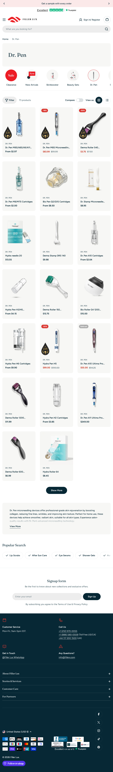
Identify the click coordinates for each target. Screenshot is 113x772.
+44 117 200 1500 (68, 638)
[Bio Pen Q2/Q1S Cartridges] (56, 178)
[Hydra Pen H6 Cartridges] (18, 339)
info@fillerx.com (67, 657)
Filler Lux (14, 757)
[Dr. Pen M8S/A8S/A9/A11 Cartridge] (18, 123)
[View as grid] (98, 100)
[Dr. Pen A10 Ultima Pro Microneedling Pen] (94, 339)
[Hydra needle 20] (18, 232)
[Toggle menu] (4, 19)
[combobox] (56, 29)
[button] (4, 3)
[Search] (106, 29)
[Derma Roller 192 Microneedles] (56, 285)
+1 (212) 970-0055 (68, 631)
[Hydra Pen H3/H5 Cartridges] (18, 285)
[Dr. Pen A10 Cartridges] (94, 232)
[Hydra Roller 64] (56, 448)
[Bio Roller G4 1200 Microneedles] (94, 285)
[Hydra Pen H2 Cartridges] (56, 394)
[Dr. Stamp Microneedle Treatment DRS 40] (94, 178)
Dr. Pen (8, 144)
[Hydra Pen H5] (56, 339)
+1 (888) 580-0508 (68, 634)
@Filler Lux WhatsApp (13, 657)
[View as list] (107, 100)
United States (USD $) (17, 731)
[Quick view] (31, 113)
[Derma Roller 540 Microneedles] (94, 123)
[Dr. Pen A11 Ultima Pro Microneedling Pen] (94, 394)
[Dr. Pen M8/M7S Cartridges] (18, 178)
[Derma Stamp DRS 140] (56, 232)
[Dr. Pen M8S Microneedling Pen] (56, 123)
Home (5, 39)
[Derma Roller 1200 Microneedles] (18, 394)
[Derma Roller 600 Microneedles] (18, 448)
